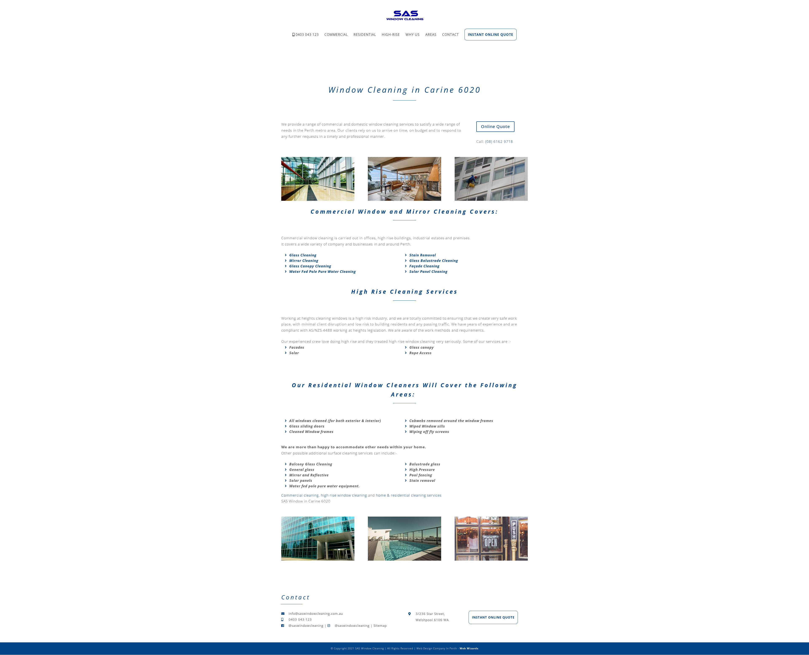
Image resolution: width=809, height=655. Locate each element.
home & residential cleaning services (409, 495)
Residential (365, 34)
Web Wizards (469, 648)
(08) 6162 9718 (499, 141)
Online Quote (495, 126)
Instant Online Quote (490, 34)
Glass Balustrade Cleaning (433, 260)
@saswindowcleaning (306, 625)
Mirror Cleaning (303, 260)
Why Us (413, 34)
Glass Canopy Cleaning (310, 266)
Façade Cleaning (424, 266)
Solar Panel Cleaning (428, 271)
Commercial (336, 34)
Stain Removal (422, 255)
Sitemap (380, 625)
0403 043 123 (307, 34)
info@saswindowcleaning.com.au (316, 613)
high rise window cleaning (344, 495)
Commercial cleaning (300, 495)
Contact (450, 34)
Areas (431, 34)
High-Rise (391, 34)
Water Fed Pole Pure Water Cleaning (322, 271)
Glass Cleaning (302, 255)
